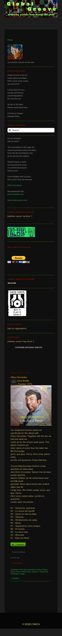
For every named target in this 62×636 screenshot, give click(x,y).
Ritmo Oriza (26, 572)
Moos (10, 40)
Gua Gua (23, 570)
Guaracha (32, 570)
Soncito (35, 572)
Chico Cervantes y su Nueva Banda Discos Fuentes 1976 (21, 380)
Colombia (15, 570)
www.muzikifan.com (16, 194)
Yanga (22, 574)
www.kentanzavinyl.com (17, 200)
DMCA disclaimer (15, 185)
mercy (39, 570)
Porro (18, 572)
